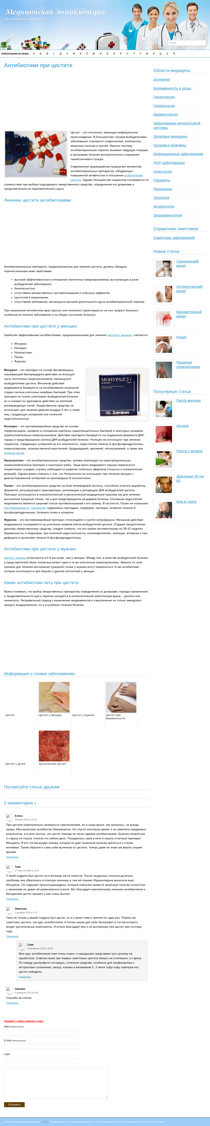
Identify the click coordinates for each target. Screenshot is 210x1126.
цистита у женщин (119, 335)
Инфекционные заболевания (178, 154)
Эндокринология (167, 215)
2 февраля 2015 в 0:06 (26, 992)
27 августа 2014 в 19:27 (27, 870)
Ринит (181, 337)
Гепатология (164, 97)
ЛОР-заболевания (169, 163)
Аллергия (161, 79)
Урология (161, 198)
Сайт (7, 1054)
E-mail (15, 1040)
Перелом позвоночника (188, 364)
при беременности (16, 507)
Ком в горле (186, 502)
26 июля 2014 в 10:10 (26, 819)
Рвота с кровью (189, 451)
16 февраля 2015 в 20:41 (40, 948)
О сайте (45, 1122)
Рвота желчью (188, 400)
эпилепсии (38, 507)
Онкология (162, 172)
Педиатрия (162, 189)
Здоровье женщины (170, 136)
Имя (14, 1026)
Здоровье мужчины (169, 145)
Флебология (163, 206)
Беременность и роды (172, 88)
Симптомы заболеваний (174, 238)
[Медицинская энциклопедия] (55, 23)
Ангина (182, 426)
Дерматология (165, 114)
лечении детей (14, 453)
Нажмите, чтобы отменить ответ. (24, 1021)
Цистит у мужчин (15, 557)
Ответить (12, 857)
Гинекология (164, 106)
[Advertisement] (78, 100)
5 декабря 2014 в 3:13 (26, 912)
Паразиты (161, 180)
